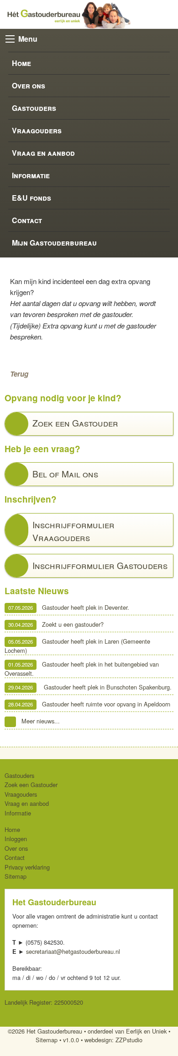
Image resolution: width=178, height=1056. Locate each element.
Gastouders (34, 108)
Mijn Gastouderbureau (54, 242)
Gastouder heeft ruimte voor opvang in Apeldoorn (89, 704)
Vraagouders (37, 130)
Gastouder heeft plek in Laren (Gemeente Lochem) (77, 646)
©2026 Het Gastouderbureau (45, 1031)
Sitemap (15, 876)
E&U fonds (31, 197)
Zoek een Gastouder (31, 784)
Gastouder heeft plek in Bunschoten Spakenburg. (90, 687)
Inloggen (16, 838)
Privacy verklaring (27, 867)
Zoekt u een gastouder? (56, 624)
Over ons (28, 85)
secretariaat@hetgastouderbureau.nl (73, 951)
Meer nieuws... (40, 721)
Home (21, 63)
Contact (27, 220)
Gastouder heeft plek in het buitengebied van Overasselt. (82, 669)
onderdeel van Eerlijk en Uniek (127, 1031)
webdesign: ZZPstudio (113, 1039)
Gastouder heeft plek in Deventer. (68, 607)
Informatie (31, 175)
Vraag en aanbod (43, 153)
